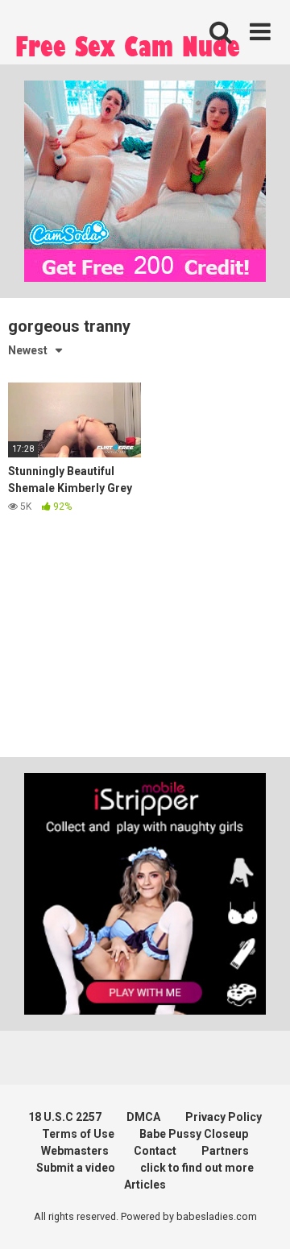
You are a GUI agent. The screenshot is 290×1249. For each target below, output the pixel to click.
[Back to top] (260, 1216)
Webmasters (75, 1150)
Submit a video (75, 1167)
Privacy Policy (223, 1116)
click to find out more (197, 1167)
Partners (225, 1150)
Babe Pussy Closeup (193, 1133)
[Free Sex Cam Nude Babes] (129, 50)
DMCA (143, 1116)
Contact (155, 1150)
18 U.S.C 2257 (65, 1116)
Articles (145, 1184)
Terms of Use (78, 1133)
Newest (28, 350)
